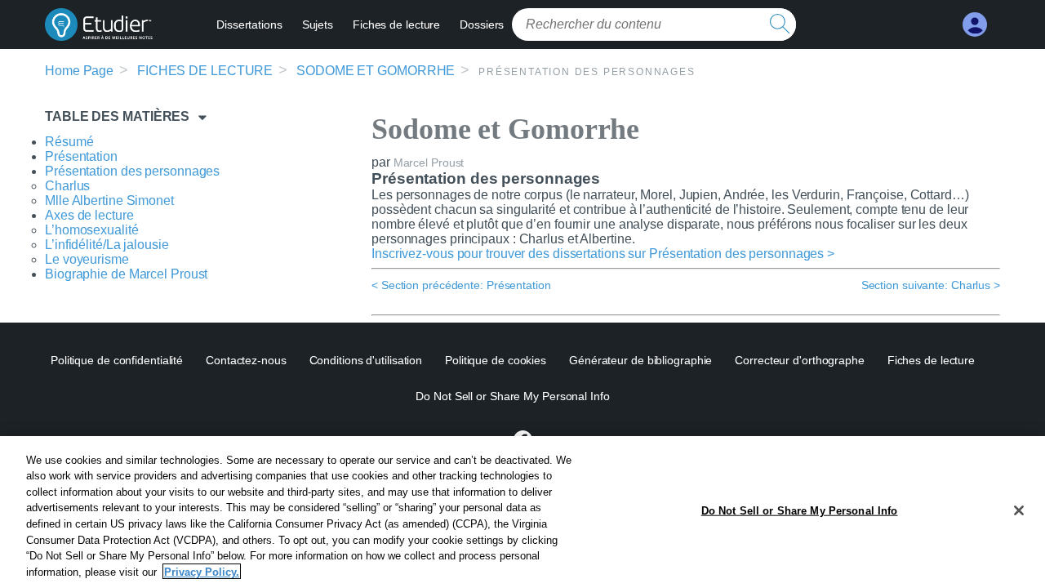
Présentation (81, 156)
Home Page (79, 71)
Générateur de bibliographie (640, 360)
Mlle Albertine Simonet (109, 200)
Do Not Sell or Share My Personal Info (799, 511)
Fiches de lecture (396, 24)
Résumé (69, 142)
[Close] (1019, 510)
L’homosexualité (92, 230)
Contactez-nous (246, 360)
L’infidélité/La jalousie (107, 245)
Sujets (317, 24)
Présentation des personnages (132, 171)
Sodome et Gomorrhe (375, 71)
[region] (522, 512)
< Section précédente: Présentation (461, 285)
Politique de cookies (495, 360)
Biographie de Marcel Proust (126, 274)
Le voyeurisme (87, 259)
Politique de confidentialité (117, 360)
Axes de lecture (89, 215)
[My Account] (975, 25)
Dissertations (249, 24)
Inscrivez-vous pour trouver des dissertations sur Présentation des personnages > (602, 254)
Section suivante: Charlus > (930, 285)
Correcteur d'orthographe (800, 360)
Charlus (67, 186)
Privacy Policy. (201, 571)
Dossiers (482, 24)
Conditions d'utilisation (366, 360)
